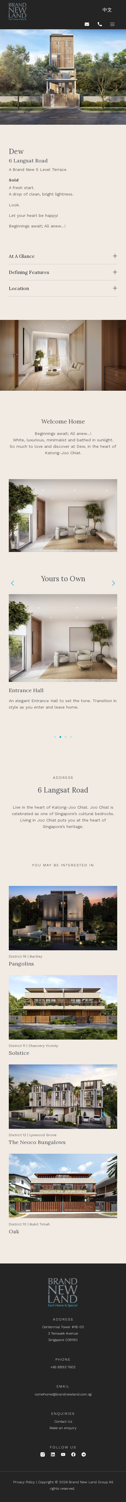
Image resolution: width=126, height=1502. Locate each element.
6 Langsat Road (63, 790)
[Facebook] (73, 1454)
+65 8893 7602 (63, 1367)
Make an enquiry (63, 1428)
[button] (12, 583)
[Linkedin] (53, 1454)
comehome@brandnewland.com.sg (63, 1394)
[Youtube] (63, 1454)
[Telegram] (83, 1454)
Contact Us (63, 1421)
